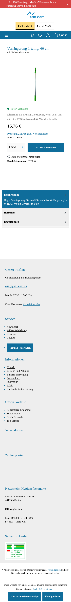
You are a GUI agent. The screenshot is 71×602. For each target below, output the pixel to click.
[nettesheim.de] (35, 16)
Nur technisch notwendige (24, 596)
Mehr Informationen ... (44, 589)
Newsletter (12, 326)
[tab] (35, 199)
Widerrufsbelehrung (17, 330)
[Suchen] (32, 35)
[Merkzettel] (40, 35)
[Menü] (6, 35)
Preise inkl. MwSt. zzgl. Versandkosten (27, 133)
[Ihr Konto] (48, 35)
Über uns (11, 334)
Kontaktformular (31, 304)
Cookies (11, 337)
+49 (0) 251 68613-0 (16, 286)
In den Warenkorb (46, 147)
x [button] (68, 4)
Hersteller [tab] (9, 212)
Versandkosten (54, 570)
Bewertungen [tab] (11, 221)
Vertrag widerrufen (20, 347)
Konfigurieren (52, 596)
